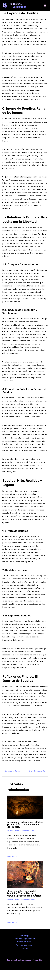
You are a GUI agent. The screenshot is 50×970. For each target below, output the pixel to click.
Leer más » (12, 856)
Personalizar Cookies (25, 945)
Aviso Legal (25, 935)
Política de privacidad (25, 938)
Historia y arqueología (15, 830)
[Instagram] (28, 965)
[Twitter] (25, 965)
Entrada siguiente (38, 771)
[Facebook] (21, 965)
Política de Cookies (25, 942)
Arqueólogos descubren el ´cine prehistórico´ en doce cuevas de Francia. (25, 824)
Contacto (25, 948)
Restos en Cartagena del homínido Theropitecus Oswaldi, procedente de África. (24, 893)
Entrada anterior (11, 771)
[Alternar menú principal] (45, 5)
